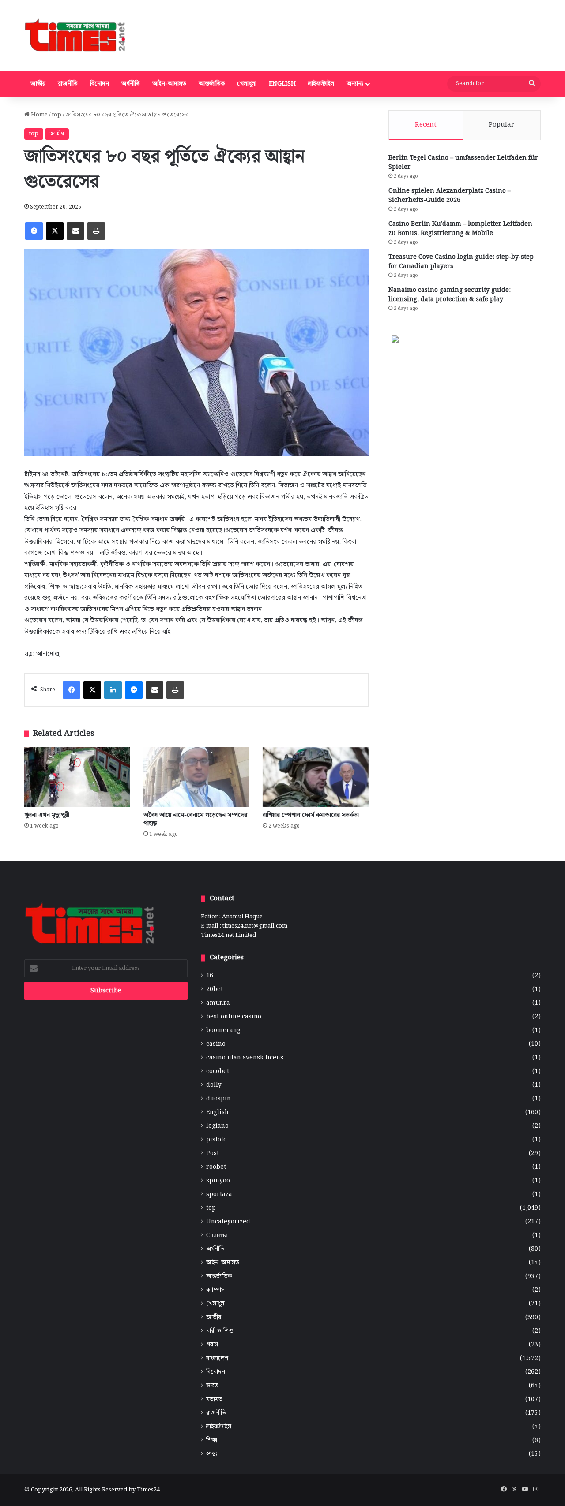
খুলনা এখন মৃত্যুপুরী (46, 815)
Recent (426, 124)
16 (209, 975)
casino (216, 1044)
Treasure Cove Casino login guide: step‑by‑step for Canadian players (461, 261)
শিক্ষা (211, 1440)
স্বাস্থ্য (211, 1454)
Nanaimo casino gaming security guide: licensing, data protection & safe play (449, 294)
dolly (214, 1085)
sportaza (219, 1194)
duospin (218, 1098)
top (56, 114)
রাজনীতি (68, 84)
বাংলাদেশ (217, 1358)
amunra (218, 1003)
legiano (217, 1126)
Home (39, 114)
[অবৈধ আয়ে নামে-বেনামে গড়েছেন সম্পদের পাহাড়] (196, 777)
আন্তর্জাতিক (212, 84)
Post (212, 1153)
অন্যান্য (355, 84)
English (282, 84)
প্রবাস (212, 1344)
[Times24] (75, 35)
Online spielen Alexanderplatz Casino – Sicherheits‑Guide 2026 (449, 195)
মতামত (214, 1399)
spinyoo (218, 1180)
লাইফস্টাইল (321, 84)
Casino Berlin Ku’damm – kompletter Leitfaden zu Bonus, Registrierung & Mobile (460, 228)
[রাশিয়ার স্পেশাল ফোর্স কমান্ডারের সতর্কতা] (316, 777)
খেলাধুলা (246, 84)
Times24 (148, 1490)
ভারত (212, 1385)
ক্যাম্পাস (215, 1290)
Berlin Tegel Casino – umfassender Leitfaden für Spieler (463, 162)
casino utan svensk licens (244, 1057)
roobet (216, 1167)
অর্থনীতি (130, 84)
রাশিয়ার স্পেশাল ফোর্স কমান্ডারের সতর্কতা (311, 815)
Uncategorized (228, 1221)
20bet (214, 989)
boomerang (223, 1030)
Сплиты (216, 1235)
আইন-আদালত (169, 84)
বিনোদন (99, 84)
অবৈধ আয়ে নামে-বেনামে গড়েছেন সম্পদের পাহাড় (195, 819)
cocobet (217, 1071)
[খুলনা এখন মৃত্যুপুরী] (77, 777)
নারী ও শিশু (220, 1331)
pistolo (216, 1139)
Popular (501, 124)
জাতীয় (37, 84)
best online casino (233, 1016)
